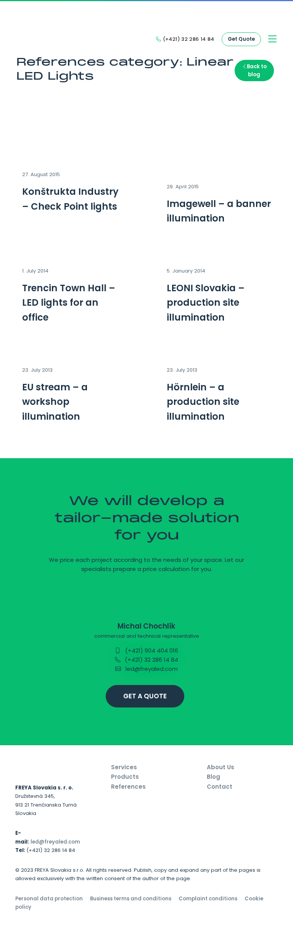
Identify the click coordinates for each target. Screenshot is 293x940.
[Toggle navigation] (272, 39)
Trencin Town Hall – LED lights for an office (68, 303)
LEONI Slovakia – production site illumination (206, 303)
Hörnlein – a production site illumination (203, 402)
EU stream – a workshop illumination (55, 402)
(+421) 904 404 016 (151, 650)
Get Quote (241, 39)
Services (124, 767)
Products (125, 777)
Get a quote (145, 696)
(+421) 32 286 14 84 (150, 660)
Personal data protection (49, 898)
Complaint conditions (208, 898)
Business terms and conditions (130, 898)
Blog (213, 777)
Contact (219, 787)
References (128, 787)
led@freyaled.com (151, 669)
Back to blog (257, 70)
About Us (220, 767)
